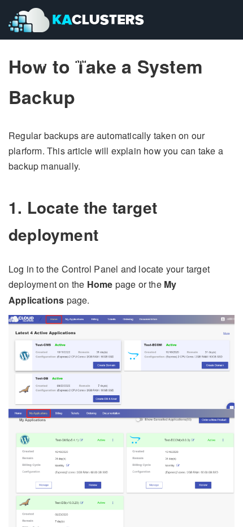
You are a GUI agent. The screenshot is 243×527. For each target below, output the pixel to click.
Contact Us (88, 61)
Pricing (32, 61)
